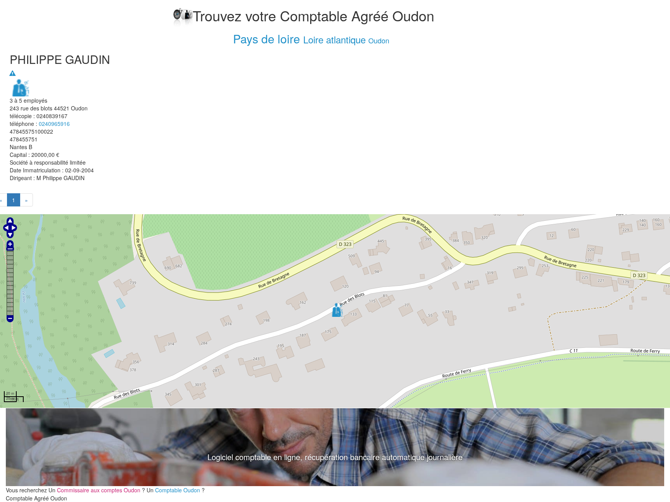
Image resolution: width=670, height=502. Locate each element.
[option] (335, 447)
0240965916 (54, 123)
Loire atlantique (334, 39)
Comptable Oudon (178, 490)
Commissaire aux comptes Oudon (99, 490)
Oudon (378, 40)
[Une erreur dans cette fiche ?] (12, 73)
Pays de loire (266, 38)
